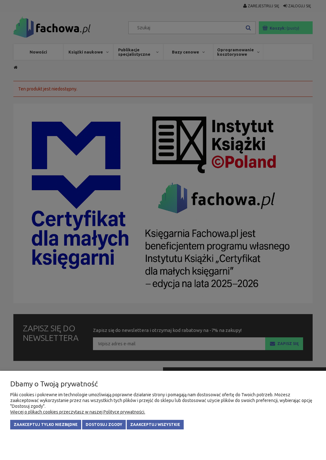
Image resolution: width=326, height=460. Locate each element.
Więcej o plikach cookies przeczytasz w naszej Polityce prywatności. (77, 411)
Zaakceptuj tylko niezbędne (46, 424)
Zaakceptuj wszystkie (155, 424)
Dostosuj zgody (104, 424)
